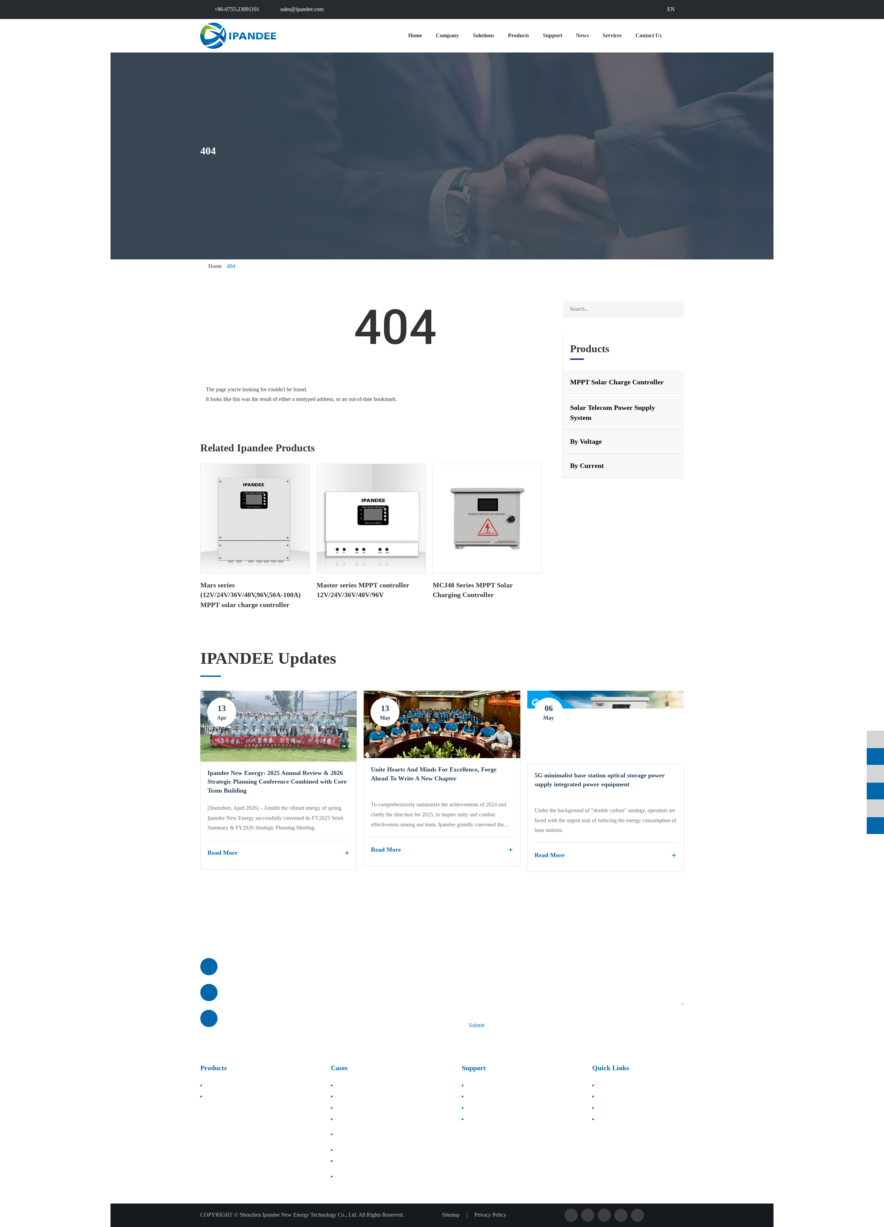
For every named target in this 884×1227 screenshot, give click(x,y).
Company (447, 35)
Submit (476, 1025)
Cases (339, 1068)
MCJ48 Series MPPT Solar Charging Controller (473, 590)
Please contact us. (246, 931)
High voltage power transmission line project (386, 1096)
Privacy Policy (490, 1215)
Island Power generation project (372, 1108)
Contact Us (648, 35)
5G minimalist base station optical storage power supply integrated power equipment (600, 780)
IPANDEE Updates (268, 658)
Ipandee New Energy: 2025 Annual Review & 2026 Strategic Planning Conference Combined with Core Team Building (277, 781)
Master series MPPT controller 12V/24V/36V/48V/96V (363, 590)
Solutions (483, 35)
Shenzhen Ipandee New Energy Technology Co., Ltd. (298, 1215)
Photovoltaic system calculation (503, 1119)
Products (518, 35)
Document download (492, 1085)
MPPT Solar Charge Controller (617, 382)
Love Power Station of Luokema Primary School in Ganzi (394, 1176)
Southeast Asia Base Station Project (376, 1149)
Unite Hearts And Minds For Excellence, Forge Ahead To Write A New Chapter (434, 774)
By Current (587, 465)
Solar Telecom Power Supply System (612, 412)
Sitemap (451, 1215)
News (582, 35)
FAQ (474, 1096)
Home (415, 35)
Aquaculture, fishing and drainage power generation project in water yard (394, 1134)
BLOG (607, 1119)
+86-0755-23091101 (236, 9)
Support (552, 35)
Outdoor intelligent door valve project (379, 1119)
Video (475, 1108)
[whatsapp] (875, 773)
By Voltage (586, 441)
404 (231, 266)
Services (612, 35)
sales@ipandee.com (302, 9)
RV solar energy (355, 1161)
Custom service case (360, 1085)
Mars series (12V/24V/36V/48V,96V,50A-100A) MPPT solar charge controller (250, 594)
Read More (223, 852)
